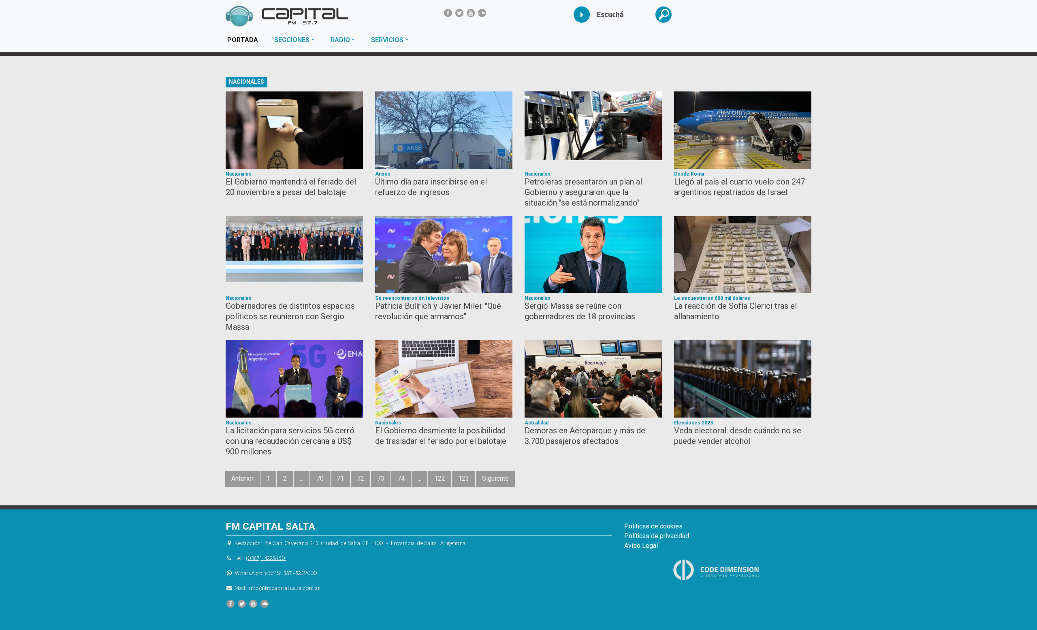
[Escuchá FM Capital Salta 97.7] (588, 14)
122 (439, 478)
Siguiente (495, 478)
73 (380, 478)
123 (463, 478)
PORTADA (246, 40)
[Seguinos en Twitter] (459, 13)
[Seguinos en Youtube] (471, 13)
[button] (669, 14)
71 (340, 478)
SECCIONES (291, 40)
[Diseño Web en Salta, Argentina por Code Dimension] (717, 570)
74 (401, 478)
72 (360, 478)
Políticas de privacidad (656, 536)
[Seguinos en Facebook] (448, 13)
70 (320, 478)
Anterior (242, 478)
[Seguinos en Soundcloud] (482, 13)
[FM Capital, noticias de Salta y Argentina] (286, 16)
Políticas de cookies (653, 526)
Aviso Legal (641, 545)
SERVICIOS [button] (387, 40)
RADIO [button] (340, 40)
